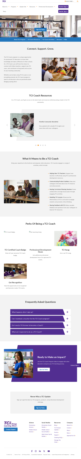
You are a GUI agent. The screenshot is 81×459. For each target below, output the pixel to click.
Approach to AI (71, 435)
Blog (55, 425)
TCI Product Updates (57, 429)
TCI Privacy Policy (26, 454)
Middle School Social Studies (45, 430)
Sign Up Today (40, 29)
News (68, 433)
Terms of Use (17, 454)
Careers (69, 428)
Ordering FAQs (58, 437)
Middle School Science (33, 430)
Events (56, 432)
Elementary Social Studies (46, 426)
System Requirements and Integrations (60, 454)
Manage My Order (57, 441)
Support (56, 435)
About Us (69, 425)
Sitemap (72, 454)
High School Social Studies (47, 435)
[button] (6, 127)
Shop (68, 430)
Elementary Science (32, 426)
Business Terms (47, 454)
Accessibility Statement (36, 454)
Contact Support (11, 429)
